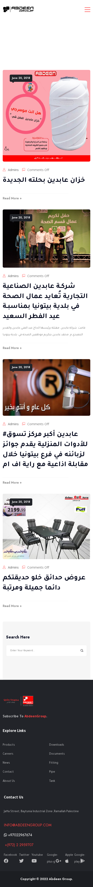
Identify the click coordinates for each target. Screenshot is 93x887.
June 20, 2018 (21, 78)
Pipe (52, 772)
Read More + (12, 198)
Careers (8, 754)
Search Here (18, 637)
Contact (8, 772)
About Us (9, 781)
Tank (52, 781)
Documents (57, 754)
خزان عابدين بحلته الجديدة (44, 180)
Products (9, 745)
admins (13, 170)
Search (82, 650)
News (6, 763)
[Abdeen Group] (18, 9)
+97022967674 (19, 835)
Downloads (56, 745)
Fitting (53, 763)
